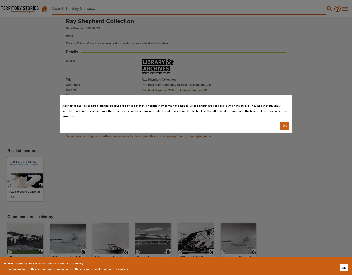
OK (285, 126)
